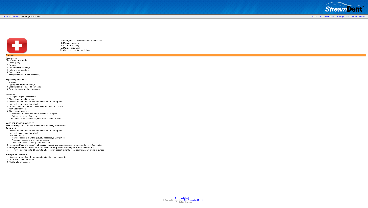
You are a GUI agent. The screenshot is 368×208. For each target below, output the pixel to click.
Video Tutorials (358, 16)
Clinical (313, 16)
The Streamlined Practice (194, 200)
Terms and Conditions (184, 198)
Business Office (327, 16)
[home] (344, 11)
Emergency (16, 16)
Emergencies (343, 16)
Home (5, 16)
